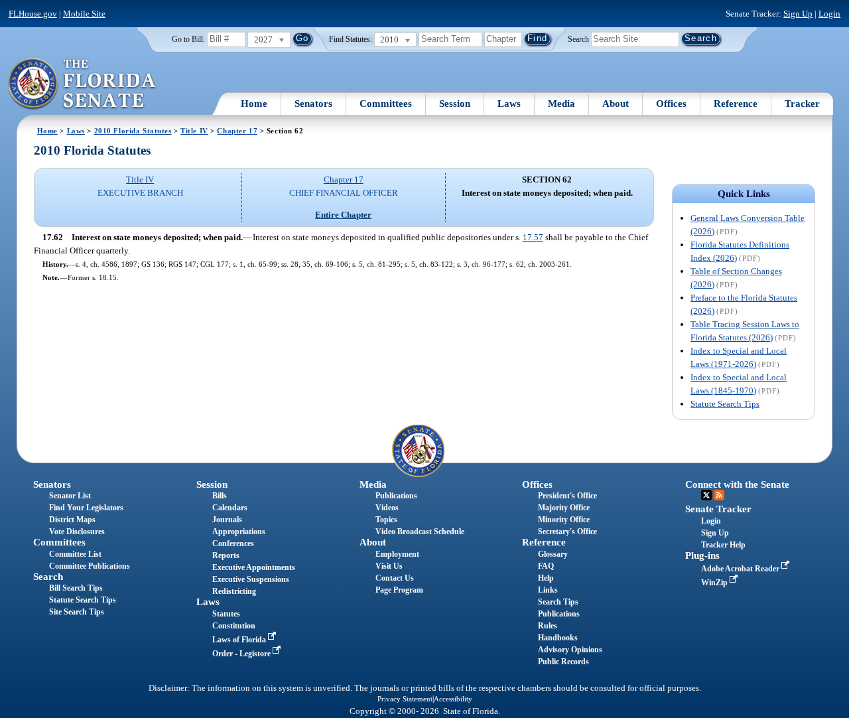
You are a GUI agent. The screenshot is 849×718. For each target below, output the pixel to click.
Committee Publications (89, 566)
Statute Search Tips (724, 404)
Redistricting (234, 591)
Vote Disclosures (77, 531)
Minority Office (564, 519)
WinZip (715, 582)
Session (454, 103)
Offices (671, 103)
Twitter (706, 495)
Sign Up (798, 14)
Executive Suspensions (250, 579)
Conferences (233, 543)
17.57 (533, 237)
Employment (397, 554)
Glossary (553, 554)
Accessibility (453, 699)
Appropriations (238, 531)
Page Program (399, 590)
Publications (396, 495)
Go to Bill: (188, 39)
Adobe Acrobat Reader (741, 568)
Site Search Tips (76, 611)
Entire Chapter (343, 215)
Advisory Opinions (570, 649)
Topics (386, 519)
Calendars (229, 507)
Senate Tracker (718, 509)
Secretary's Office (567, 531)
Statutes (226, 613)
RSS (719, 495)
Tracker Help (723, 544)
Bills (219, 495)
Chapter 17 (237, 131)
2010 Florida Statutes (133, 131)
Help (546, 578)
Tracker (802, 103)
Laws (509, 103)
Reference (735, 103)
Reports (225, 555)
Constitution (233, 625)
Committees (385, 103)
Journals (227, 519)
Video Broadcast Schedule (419, 531)
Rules (547, 625)
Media (561, 103)
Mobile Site (84, 14)
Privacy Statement (404, 699)
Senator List (70, 495)
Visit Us (389, 566)
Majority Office (564, 507)
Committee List (75, 554)
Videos (387, 507)
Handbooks (558, 637)
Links (548, 590)
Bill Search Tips (76, 588)
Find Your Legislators (86, 507)
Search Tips (558, 602)
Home (254, 103)
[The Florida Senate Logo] (82, 84)
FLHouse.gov (33, 14)
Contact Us (394, 578)
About (615, 103)
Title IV (194, 131)
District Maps (72, 519)
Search (578, 38)
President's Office (567, 495)
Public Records (563, 661)
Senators (313, 103)
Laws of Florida (240, 639)
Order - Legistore (242, 653)
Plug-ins (702, 555)
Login (829, 14)
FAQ (546, 566)
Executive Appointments (253, 567)
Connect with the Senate (737, 484)
